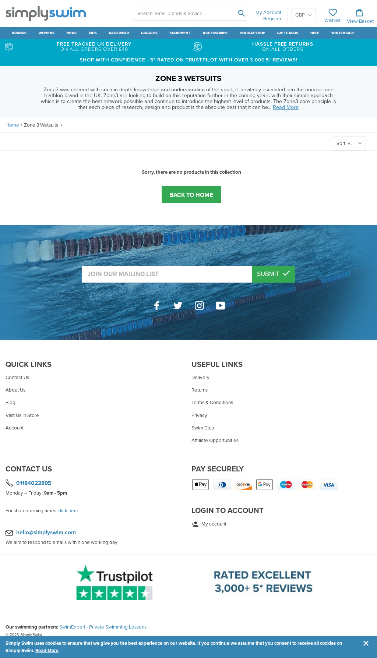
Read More (47, 651)
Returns (199, 390)
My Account (268, 12)
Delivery (200, 378)
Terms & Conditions (212, 403)
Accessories (215, 33)
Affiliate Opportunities (215, 440)
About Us (15, 390)
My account (213, 524)
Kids (93, 33)
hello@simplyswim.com (46, 532)
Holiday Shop (252, 33)
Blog (10, 403)
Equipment (180, 33)
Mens (72, 33)
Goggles (149, 33)
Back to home (191, 195)
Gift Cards (287, 33)
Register (272, 19)
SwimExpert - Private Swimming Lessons (103, 627)
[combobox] (190, 14)
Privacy (199, 415)
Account (15, 428)
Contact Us (17, 378)
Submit (269, 274)
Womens (46, 33)
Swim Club (202, 428)
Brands (19, 33)
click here (67, 511)
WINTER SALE (343, 33)
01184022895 (33, 483)
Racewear (119, 33)
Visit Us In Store (22, 415)
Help (314, 33)
